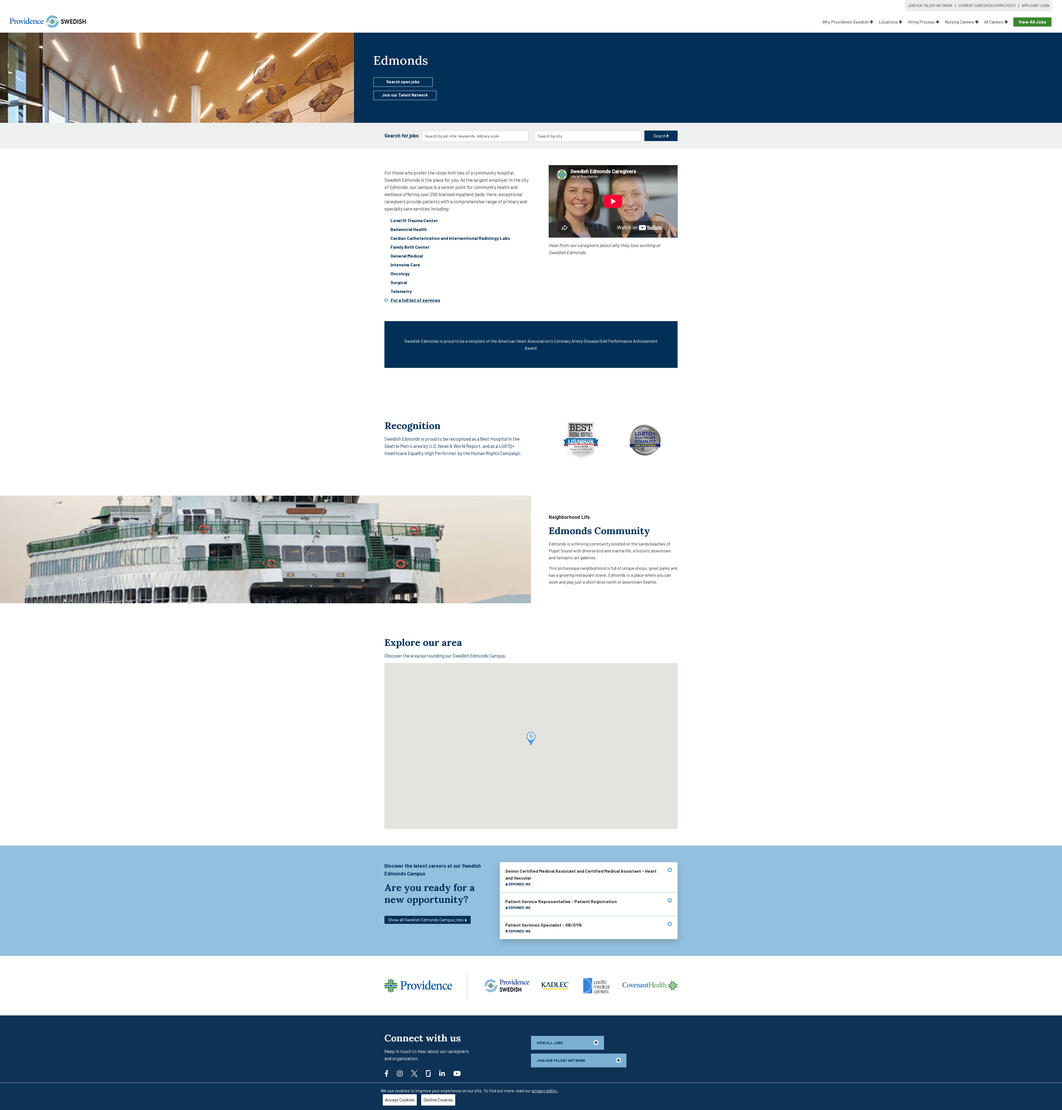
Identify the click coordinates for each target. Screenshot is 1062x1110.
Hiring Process (921, 21)
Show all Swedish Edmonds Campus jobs (426, 919)
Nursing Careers (959, 21)
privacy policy (545, 1090)
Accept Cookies (400, 1099)
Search (660, 135)
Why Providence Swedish (845, 21)
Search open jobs (403, 81)
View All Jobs (1032, 21)
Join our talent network (561, 1060)
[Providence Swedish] (48, 21)
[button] (531, 739)
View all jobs (550, 1043)
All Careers (993, 21)
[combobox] (475, 136)
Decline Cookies (438, 1099)
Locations (888, 21)
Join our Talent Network (405, 95)
